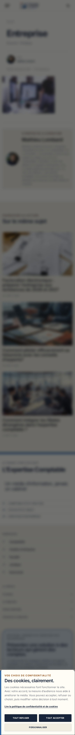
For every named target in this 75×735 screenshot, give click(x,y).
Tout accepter (55, 718)
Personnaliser (38, 727)
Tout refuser (21, 718)
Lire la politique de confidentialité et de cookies (31, 706)
